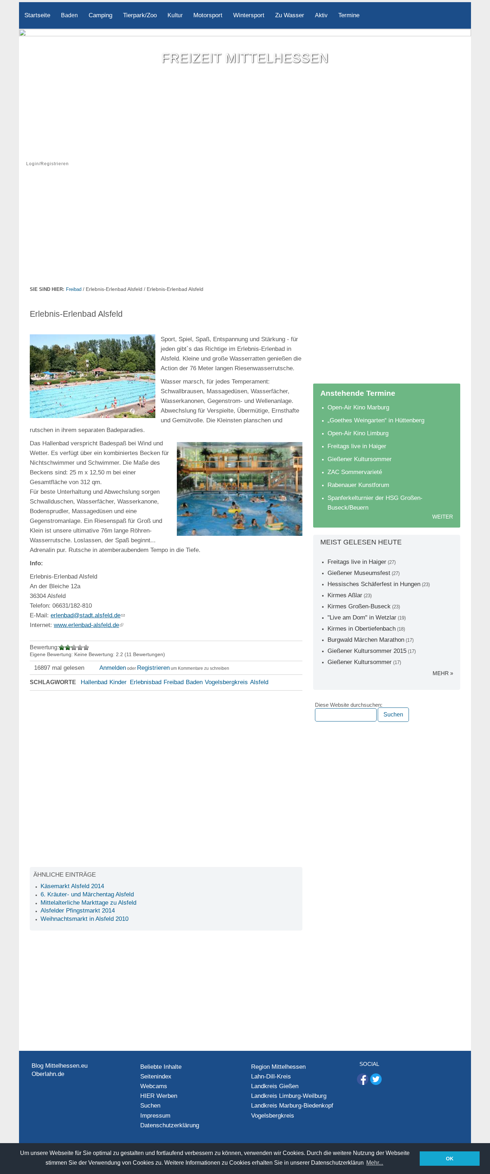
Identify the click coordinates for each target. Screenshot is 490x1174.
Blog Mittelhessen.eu (60, 1065)
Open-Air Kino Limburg (358, 433)
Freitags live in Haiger (357, 446)
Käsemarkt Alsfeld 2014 (72, 886)
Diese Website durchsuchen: (348, 704)
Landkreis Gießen (274, 1086)
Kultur (175, 15)
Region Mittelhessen (278, 1066)
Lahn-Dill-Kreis (271, 1076)
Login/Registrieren (47, 163)
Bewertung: (44, 647)
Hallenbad (94, 682)
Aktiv (321, 15)
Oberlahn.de (48, 1074)
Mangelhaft (62, 647)
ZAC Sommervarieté (355, 472)
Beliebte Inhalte (161, 1066)
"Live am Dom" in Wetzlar (362, 617)
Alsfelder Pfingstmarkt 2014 (78, 910)
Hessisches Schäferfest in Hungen (374, 584)
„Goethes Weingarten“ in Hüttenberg (376, 420)
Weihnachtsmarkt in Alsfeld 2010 (84, 918)
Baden (69, 15)
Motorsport (207, 15)
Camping (100, 15)
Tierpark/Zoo (140, 15)
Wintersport (248, 15)
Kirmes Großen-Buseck (359, 606)
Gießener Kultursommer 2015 (367, 651)
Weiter (442, 517)
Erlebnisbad (145, 682)
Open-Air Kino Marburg (358, 407)
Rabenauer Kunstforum (358, 485)
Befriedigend (71, 647)
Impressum (155, 1115)
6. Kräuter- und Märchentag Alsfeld (87, 894)
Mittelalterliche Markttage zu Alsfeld (88, 902)
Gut (80, 647)
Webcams (153, 1086)
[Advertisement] (245, 231)
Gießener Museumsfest (359, 573)
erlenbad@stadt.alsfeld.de (86, 615)
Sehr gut (86, 647)
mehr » (443, 673)
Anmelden (112, 667)
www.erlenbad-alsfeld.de (86, 625)
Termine (348, 15)
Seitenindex (155, 1076)
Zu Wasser (289, 15)
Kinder (118, 682)
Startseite (37, 15)
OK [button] (449, 1158)
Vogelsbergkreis (226, 682)
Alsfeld (259, 682)
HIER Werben (158, 1095)
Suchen (150, 1105)
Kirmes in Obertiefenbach (362, 628)
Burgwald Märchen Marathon (366, 639)
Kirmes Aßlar (345, 595)
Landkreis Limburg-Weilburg (288, 1095)
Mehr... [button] (374, 1163)
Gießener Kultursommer (360, 459)
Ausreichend (68, 647)
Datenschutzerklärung (169, 1125)
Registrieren (153, 667)
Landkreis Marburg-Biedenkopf (292, 1105)
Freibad (73, 289)
